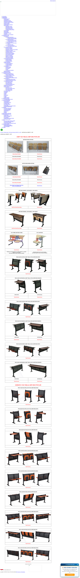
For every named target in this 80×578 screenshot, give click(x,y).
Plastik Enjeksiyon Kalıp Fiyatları (9, 118)
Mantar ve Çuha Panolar (9, 56)
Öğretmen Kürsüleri (9, 60)
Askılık (7, 69)
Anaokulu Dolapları (9, 65)
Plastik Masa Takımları (7, 20)
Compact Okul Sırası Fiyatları (12, 38)
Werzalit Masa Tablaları (7, 102)
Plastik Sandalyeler (7, 18)
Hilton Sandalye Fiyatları (9, 76)
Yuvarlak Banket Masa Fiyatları (10, 79)
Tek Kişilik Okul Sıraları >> (10, 39)
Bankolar (5, 112)
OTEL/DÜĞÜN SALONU (6, 72)
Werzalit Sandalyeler (7, 100)
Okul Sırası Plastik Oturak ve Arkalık (9, 120)
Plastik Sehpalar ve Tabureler (8, 24)
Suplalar (5, 93)
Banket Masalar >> (7, 78)
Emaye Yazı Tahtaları (9, 48)
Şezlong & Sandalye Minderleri (8, 34)
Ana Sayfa (1, 132)
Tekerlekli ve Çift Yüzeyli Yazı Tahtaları (12, 49)
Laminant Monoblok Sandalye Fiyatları (10, 105)
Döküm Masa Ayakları (9, 27)
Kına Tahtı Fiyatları (9, 82)
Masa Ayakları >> (6, 25)
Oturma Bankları (6, 30)
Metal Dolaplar (6, 110)
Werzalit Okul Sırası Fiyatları (12, 40)
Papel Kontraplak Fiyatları (8, 106)
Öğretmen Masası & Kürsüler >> (9, 58)
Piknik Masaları (6, 32)
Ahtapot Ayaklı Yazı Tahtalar (10, 53)
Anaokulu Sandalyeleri (9, 63)
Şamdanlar (5, 92)
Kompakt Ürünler (6, 103)
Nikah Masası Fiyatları (9, 81)
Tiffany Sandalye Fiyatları (10, 74)
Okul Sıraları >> (6, 36)
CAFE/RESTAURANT (5, 98)
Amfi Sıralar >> (8, 43)
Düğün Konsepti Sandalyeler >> (9, 73)
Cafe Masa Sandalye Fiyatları (8, 99)
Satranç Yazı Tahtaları (9, 55)
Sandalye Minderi (6, 97)
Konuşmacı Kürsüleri (9, 61)
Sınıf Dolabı (7, 68)
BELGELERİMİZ (7, 126)
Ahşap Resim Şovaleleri (9, 57)
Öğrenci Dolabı (8, 67)
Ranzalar (5, 111)
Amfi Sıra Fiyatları (10, 44)
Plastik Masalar (6, 19)
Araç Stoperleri (6, 117)
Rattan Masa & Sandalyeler (8, 21)
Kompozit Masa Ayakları (9, 28)
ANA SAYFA (4, 16)
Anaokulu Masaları (9, 64)
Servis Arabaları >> (7, 86)
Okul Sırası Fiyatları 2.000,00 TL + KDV (15, 132)
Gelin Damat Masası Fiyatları (10, 84)
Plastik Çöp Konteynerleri (8, 115)
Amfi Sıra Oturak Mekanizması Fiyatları (10, 123)
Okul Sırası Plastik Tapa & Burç (8, 121)
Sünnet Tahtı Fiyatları (9, 83)
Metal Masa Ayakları (9, 26)
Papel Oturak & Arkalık (7, 122)
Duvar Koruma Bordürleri (10, 70)
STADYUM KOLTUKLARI (6, 113)
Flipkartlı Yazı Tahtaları (9, 50)
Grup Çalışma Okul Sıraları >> (10, 45)
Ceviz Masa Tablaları (7, 104)
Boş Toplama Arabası (9, 90)
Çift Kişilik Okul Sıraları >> (10, 37)
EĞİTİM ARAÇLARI (5, 35)
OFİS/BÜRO (4, 107)
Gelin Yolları (6, 91)
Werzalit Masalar (6, 101)
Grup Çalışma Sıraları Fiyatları (12, 46)
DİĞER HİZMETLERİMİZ (8, 125)
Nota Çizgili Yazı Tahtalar (9, 54)
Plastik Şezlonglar (6, 23)
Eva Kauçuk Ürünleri (7, 119)
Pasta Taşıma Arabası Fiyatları (10, 88)
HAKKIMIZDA (4, 17)
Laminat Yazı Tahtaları (9, 47)
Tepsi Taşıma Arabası (9, 89)
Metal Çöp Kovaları (7, 116)
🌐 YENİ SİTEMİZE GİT (69, 574)
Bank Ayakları (6, 31)
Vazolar (5, 94)
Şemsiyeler (5, 33)
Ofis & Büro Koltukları (7, 109)
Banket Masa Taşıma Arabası (8, 85)
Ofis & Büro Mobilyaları (7, 108)
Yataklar (5, 96)
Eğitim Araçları (6, 132)
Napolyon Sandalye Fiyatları (10, 75)
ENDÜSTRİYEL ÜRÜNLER (6, 114)
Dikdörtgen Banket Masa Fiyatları (11, 80)
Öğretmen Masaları (9, 59)
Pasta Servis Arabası (9, 87)
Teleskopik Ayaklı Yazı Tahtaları (10, 51)
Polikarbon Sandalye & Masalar (8, 22)
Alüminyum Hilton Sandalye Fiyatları (11, 77)
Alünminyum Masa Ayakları (10, 29)
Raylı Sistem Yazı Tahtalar (10, 52)
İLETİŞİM (3, 127)
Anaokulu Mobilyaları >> (8, 62)
